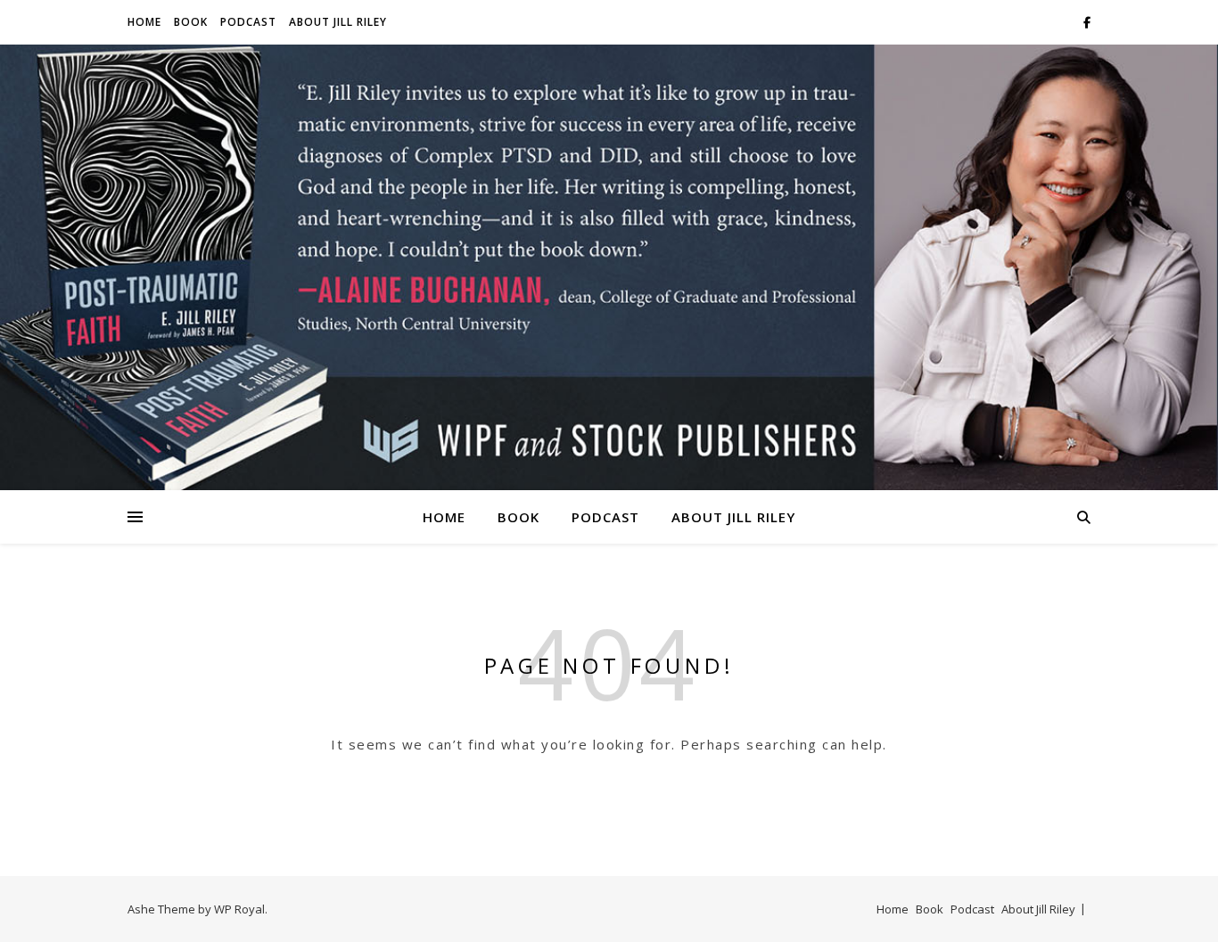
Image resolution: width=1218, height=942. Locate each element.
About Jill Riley (338, 21)
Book (191, 21)
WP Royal (239, 909)
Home (144, 21)
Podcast (248, 21)
